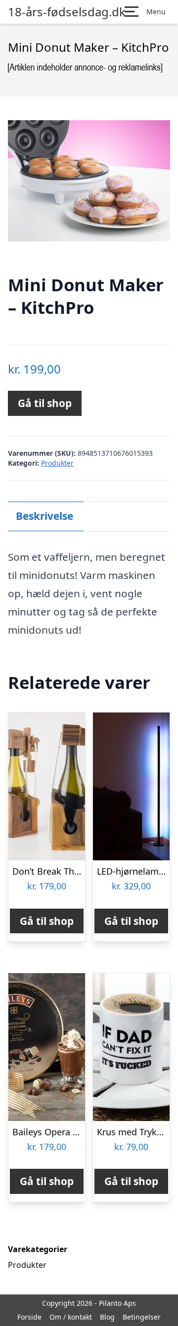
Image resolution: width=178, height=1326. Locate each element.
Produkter (57, 463)
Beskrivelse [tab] (44, 516)
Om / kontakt (70, 1317)
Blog (107, 1317)
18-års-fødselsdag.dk (67, 12)
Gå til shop (45, 403)
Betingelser (142, 1317)
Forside (29, 1317)
